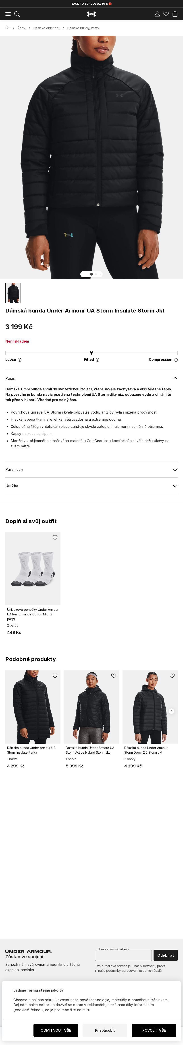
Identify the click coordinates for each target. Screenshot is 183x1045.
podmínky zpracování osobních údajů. (134, 970)
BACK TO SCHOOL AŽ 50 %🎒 (91, 3)
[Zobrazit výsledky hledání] (17, 14)
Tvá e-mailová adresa (114, 949)
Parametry (14, 469)
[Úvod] (7, 28)
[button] (91, 274)
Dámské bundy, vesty (83, 28)
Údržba (11, 485)
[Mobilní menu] (8, 14)
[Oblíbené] (166, 14)
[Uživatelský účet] (157, 14)
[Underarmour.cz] (91, 14)
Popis (10, 378)
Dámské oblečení (46, 28)
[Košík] (175, 14)
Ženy (21, 28)
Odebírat (165, 955)
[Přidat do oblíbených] (55, 537)
